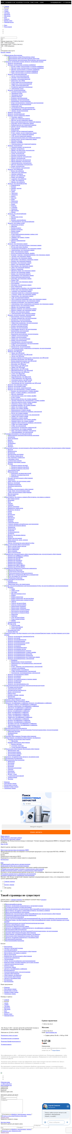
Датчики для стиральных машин (21, 256)
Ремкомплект (15, 129)
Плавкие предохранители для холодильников (24, 343)
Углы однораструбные (18, 619)
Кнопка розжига (16, 228)
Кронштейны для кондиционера (21, 101)
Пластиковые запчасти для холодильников (24, 329)
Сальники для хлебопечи (18, 179)
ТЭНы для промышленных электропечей (23, 671)
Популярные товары (10, 783)
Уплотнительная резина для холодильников (45, 931)
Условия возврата (6, 1044)
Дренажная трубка (16, 93)
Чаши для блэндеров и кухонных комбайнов (24, 72)
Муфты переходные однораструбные (22, 600)
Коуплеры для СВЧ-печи (18, 364)
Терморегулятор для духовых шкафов (22, 421)
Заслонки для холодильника (19, 324)
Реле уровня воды (16, 286)
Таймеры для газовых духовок (20, 237)
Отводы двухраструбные (18, 603)
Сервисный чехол (16, 106)
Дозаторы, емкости (17, 117)
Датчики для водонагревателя (20, 77)
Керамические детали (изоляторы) (21, 661)
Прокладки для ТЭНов (18, 80)
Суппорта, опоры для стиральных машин (23, 294)
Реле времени (15, 283)
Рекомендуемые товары (11, 786)
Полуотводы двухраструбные (20, 611)
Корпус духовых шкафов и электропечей (23, 392)
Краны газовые (15, 231)
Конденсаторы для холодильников (21, 321)
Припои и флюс (20, 925)
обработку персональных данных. (21, 1114)
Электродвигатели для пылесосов (21, 163)
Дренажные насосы (17, 95)
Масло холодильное (23, 912)
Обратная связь (5, 1082)
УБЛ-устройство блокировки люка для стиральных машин (28, 299)
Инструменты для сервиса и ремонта (39, 910)
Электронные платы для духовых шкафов (23, 395)
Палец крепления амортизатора (20, 277)
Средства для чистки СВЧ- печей (21, 381)
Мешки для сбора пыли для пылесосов (22, 150)
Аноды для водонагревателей (20, 76)
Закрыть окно (5, 1117)
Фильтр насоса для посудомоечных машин (24, 139)
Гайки (13, 191)
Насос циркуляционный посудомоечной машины (26, 122)
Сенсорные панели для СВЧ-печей (21, 380)
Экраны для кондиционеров (19, 110)
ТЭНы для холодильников (19, 345)
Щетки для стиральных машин (20, 312)
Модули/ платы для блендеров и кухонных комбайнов (27, 68)
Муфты (13, 595)
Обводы (13, 601)
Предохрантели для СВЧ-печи (20, 372)
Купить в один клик (20, 1116)
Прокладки (14, 201)
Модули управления (17, 394)
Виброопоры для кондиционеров (21, 104)
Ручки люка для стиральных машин (22, 289)
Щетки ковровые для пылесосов (21, 161)
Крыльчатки (15, 476)
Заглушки (14, 592)
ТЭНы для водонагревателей (20, 85)
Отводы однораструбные (18, 604)
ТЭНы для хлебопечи (17, 180)
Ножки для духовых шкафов (19, 408)
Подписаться (4, 859)
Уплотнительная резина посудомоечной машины (26, 137)
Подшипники (18, 939)
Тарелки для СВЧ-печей (18, 375)
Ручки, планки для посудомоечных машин (24, 133)
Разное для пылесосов (17, 166)
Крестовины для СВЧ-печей (19, 365)
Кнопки (13, 186)
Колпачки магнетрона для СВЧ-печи (22, 359)
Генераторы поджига (17, 224)
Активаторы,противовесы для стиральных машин (26, 248)
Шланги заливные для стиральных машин (24, 308)
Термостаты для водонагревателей (21, 84)
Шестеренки (15, 210)
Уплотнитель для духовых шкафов (21, 429)
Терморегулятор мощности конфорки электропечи (26, 422)
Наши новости (5, 836)
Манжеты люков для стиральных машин (23, 270)
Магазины (7, 16)
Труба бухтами (15, 625)
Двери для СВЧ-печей (17, 353)
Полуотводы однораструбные (20, 612)
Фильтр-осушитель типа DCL (20, 467)
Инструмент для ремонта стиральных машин (24, 259)
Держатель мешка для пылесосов (21, 147)
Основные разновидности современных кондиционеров (18, 875)
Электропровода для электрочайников (22, 221)
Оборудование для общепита (31, 934)
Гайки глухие (15, 590)
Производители (9, 22)
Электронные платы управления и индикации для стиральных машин (32, 304)
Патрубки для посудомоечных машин (22, 123)
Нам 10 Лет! (4, 844)
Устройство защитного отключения (21, 87)
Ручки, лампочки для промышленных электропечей (26, 666)
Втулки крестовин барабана (19, 247)
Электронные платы (17, 88)
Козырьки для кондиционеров (20, 99)
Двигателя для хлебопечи (19, 172)
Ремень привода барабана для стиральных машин (26, 288)
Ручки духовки (15, 397)
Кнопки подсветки (17, 229)
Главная (6, 6)
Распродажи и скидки (10, 785)
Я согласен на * (17, 1114)
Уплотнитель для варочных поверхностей (23, 427)
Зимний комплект (16, 96)
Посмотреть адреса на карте (9, 1035)
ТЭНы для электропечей (18, 426)
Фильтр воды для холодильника (20, 346)
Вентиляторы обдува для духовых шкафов (24, 399)
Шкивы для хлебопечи (18, 182)
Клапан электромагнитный (19, 326)
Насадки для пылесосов (18, 152)
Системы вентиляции (25, 907)
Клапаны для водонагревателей (20, 79)
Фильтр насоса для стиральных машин (22, 305)
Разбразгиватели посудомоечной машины (23, 125)
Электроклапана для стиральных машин (23, 313)
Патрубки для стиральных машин (21, 278)
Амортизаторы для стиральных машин (22, 250)
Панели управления (17, 269)
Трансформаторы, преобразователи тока (23, 109)
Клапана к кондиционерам (19, 98)
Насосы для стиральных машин (20, 272)
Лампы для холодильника (19, 337)
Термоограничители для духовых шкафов (23, 419)
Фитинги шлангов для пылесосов (21, 156)
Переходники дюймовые (18, 608)
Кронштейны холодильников (20, 331)
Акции (6, 9)
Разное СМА (15, 280)
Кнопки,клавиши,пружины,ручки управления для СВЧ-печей (29, 357)
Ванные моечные (16, 744)
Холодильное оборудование (30, 936)
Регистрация (8, 27)
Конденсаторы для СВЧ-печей (20, 362)
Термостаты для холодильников (20, 338)
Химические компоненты (28, 915)
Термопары (14, 239)
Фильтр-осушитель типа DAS (20, 468)
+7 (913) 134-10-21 (6, 1083)
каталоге (43, 899)
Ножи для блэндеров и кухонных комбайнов (24, 71)
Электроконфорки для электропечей (22, 432)
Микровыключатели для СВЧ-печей (22, 370)
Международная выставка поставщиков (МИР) (15, 850)
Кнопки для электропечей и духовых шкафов (24, 391)
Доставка (7, 12)
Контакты (7, 14)
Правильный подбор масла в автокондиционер (15, 866)
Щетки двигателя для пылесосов (21, 160)
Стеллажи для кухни (17, 745)
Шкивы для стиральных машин (20, 307)
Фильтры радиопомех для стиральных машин (25, 302)
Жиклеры (14, 226)
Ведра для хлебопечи (17, 171)
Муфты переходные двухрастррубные (22, 598)
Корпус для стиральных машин (20, 264)
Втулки (13, 190)
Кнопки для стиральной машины (21, 261)
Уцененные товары (10, 788)
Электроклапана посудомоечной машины (23, 144)
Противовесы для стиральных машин (22, 275)
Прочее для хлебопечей (18, 175)
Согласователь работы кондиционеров (22, 107)
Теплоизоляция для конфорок (20, 669)
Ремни (13, 204)
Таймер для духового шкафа (19, 416)
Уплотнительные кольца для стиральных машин (25, 300)
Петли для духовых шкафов (19, 413)
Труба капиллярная (17, 627)
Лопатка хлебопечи (17, 174)
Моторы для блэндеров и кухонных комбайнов (25, 69)
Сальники (14, 207)
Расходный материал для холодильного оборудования (54, 909)
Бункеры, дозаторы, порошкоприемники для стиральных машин (30, 255)
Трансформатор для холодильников (21, 342)
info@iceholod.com (51, 1032)
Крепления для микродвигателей (21, 473)
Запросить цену (16, 1131)
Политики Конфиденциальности (11, 1041)
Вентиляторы (18, 904)
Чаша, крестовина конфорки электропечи (23, 430)
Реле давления (15, 128)
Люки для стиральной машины (20, 267)
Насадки (13, 198)
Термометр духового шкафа (19, 418)
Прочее (13, 242)
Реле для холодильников (18, 332)
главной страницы (16, 899)
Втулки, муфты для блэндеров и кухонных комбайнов (27, 66)
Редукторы (14, 202)
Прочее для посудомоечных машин (21, 126)
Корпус (13, 196)
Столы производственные (19, 747)
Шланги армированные (18, 240)
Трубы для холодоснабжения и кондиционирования (52, 918)
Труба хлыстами (16, 628)
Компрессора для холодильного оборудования (47, 913)
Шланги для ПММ (16, 142)
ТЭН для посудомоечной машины (21, 136)
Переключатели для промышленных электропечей (26, 663)
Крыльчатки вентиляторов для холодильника (24, 334)
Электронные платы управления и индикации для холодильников (31, 348)
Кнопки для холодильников (19, 327)
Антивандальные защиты (19, 91)
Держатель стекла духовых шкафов (21, 403)
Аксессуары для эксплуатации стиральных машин (26, 245)
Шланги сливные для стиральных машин (23, 310)
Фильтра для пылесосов (18, 155)
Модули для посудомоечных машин (22, 120)
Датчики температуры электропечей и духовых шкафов (28, 400)
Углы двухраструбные (17, 617)
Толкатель (14, 209)
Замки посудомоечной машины (20, 118)
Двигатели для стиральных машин (21, 258)
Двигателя (14, 193)
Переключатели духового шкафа (21, 410)
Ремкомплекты (15, 185)
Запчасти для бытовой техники (33, 906)
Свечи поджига (16, 236)
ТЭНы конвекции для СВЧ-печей (21, 378)
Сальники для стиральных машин (21, 291)
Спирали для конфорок (18, 668)
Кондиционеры (19, 940)
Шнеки (13, 212)
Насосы (13, 218)
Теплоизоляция (19, 917)
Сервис (6, 11)
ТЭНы (13, 215)
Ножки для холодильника (19, 340)
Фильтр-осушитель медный (19, 465)
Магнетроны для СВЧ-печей (19, 369)
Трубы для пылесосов (17, 153)
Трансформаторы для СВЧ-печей (21, 376)
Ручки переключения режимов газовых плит (24, 234)
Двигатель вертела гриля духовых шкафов (24, 402)
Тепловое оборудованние (28, 932)
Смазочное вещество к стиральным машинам (24, 293)
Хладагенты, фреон (23, 926)
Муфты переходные (17, 597)
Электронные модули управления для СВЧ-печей (26, 383)
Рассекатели (15, 232)
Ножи (13, 199)
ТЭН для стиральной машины (20, 297)
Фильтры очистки (16, 141)
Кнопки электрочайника (18, 220)
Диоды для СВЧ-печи (17, 356)
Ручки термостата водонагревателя (21, 82)
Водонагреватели (21, 929)
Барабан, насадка (16, 188)
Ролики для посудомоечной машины (22, 131)
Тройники (14, 616)
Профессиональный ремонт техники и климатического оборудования (21, 870)
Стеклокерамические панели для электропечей (25, 414)
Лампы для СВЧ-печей (18, 367)
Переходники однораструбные (20, 609)
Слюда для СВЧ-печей (18, 373)
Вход (5, 25)
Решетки (13, 205)
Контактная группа (17, 217)
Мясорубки (14, 741)
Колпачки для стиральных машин (21, 262)
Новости (6, 19)
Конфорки (14, 660)
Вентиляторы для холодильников (21, 316)
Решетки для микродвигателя (20, 475)
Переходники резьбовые (18, 606)
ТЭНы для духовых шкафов (19, 424)
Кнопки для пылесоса (17, 148)
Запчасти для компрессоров (30, 937)
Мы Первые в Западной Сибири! (11, 839)
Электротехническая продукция (34, 923)
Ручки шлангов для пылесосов (20, 167)
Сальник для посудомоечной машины (22, 134)
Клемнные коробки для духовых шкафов (23, 405)
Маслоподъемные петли (18, 593)
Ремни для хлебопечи (17, 177)
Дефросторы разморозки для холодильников (24, 323)
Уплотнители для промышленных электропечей (25, 673)
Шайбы (13, 620)
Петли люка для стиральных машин (22, 281)
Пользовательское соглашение (10, 1038)
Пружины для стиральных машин (21, 285)
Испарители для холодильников (20, 319)
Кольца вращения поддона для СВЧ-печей (24, 361)
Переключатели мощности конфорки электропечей (26, 411)
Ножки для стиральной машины (21, 274)
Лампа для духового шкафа (19, 407)
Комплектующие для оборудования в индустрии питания (21, 962)
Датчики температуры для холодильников (23, 318)
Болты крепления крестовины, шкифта (23, 253)
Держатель (14, 194)
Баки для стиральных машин (19, 251)
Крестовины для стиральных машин (22, 266)
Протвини (14, 665)
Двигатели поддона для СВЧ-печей (21, 354)
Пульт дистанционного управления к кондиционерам (27, 103)
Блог (5, 17)
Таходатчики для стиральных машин (22, 296)
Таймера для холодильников (19, 335)
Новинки (7, 782)
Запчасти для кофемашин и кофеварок (39, 928)
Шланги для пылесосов (18, 158)
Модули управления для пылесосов (21, 164)
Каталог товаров (6, 52)
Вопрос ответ (8, 20)
